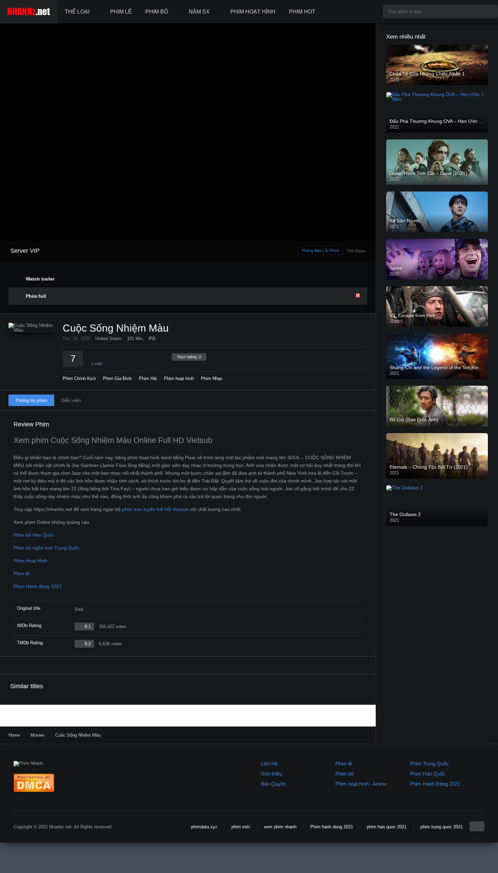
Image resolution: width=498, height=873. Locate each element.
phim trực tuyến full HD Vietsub (155, 509)
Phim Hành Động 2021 (435, 784)
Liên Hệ (269, 763)
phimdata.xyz (204, 826)
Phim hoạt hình (179, 378)
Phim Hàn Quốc (427, 774)
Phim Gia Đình (117, 378)
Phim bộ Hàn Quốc (34, 535)
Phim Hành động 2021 (38, 586)
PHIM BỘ (156, 12)
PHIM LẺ (121, 12)
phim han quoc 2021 (387, 826)
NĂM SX (199, 12)
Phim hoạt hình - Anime (361, 784)
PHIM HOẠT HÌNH (252, 12)
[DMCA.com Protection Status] (34, 790)
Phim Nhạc (212, 378)
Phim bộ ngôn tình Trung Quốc (47, 548)
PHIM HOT (302, 12)
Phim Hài (148, 378)
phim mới (240, 826)
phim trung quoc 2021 (441, 826)
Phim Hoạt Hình (30, 560)
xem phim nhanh (280, 826)
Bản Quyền (273, 784)
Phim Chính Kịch (79, 378)
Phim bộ (344, 774)
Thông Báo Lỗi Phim (320, 250)
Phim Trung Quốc (429, 763)
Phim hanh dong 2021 (331, 826)
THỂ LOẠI (77, 12)
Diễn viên (71, 400)
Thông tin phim (31, 400)
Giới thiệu (271, 774)
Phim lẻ (21, 573)
